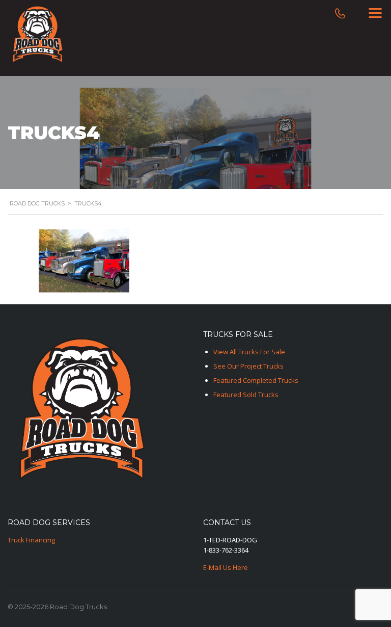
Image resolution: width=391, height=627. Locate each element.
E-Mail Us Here (225, 567)
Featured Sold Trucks (245, 394)
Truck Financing (31, 539)
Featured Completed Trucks (255, 380)
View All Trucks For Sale (249, 351)
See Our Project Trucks (248, 366)
